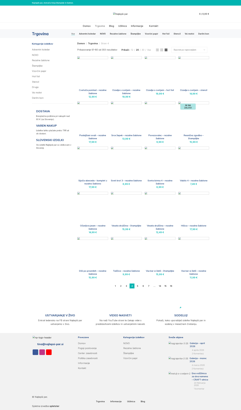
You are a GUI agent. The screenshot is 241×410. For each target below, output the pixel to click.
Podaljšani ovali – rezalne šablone (92, 137)
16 (171, 286)
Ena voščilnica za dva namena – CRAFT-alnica (200, 376)
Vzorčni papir (39, 71)
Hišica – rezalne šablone (193, 225)
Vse (149, 50)
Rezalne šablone (41, 60)
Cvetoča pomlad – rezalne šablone (92, 92)
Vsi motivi (37, 92)
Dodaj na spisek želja (103, 61)
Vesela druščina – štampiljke (126, 225)
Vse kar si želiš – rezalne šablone (193, 272)
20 (137, 50)
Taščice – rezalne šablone (126, 270)
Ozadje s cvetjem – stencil (193, 90)
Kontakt (82, 368)
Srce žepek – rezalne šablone (126, 135)
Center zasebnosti (87, 353)
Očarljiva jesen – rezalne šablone (92, 227)
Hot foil (36, 76)
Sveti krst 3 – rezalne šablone (126, 180)
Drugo (35, 87)
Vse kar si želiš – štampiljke (160, 270)
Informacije (84, 363)
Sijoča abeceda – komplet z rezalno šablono (92, 182)
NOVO (35, 55)
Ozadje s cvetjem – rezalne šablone (126, 92)
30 (143, 50)
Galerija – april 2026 (197, 345)
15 (165, 286)
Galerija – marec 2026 (198, 360)
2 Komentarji (198, 353)
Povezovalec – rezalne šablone (160, 137)
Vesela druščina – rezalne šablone (160, 227)
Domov (81, 43)
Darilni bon (38, 97)
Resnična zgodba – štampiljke (193, 137)
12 (132, 50)
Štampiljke (37, 65)
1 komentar (199, 389)
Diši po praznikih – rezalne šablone (92, 272)
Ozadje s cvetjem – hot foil (160, 90)
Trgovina (93, 43)
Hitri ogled (103, 68)
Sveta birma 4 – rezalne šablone (160, 182)
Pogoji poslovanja (87, 348)
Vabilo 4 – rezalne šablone (193, 180)
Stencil (35, 81)
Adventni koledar (41, 49)
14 (160, 286)
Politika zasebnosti (87, 358)
